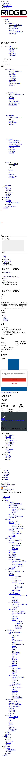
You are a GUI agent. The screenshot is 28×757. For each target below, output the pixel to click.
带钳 (13, 656)
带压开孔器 (15, 599)
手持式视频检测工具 (14, 505)
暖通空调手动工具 (16, 684)
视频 (5, 278)
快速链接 (5, 454)
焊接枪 (14, 682)
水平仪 (11, 169)
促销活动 (8, 185)
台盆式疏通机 (12, 74)
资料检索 (8, 190)
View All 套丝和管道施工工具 (16, 94)
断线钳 (11, 171)
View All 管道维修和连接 (18, 677)
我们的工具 (6, 433)
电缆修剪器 (12, 151)
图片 (11, 276)
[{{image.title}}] (7, 272)
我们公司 (5, 447)
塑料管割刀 (15, 692)
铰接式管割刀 (18, 627)
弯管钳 (14, 646)
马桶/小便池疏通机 (17, 545)
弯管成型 (11, 121)
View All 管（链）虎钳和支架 (19, 604)
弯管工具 (14, 670)
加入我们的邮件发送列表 (12, 202)
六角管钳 (14, 647)
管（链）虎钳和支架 (14, 103)
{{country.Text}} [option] (7, 59)
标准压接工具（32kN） (18, 526)
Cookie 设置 (6, 474)
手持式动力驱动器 (16, 580)
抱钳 (13, 639)
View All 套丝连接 (16, 576)
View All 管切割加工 (17, 687)
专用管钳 (14, 659)
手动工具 (11, 73)
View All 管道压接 (13, 521)
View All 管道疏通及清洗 (15, 71)
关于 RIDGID (6, 199)
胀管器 (14, 673)
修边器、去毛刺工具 (17, 698)
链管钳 (14, 651)
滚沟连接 (11, 99)
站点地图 (5, 475)
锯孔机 (14, 597)
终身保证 (8, 189)
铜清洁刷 (14, 694)
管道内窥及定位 (10, 435)
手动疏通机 (15, 549)
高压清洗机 (12, 81)
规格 (4, 317)
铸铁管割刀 (15, 616)
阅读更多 (3, 312)
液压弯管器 (15, 601)
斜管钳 (14, 642)
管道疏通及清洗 (10, 69)
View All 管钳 (15, 635)
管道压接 (8, 437)
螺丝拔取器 (12, 174)
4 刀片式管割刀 (19, 623)
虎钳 (10, 167)
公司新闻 (8, 201)
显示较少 (3, 310)
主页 (4, 256)
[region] (14, 378)
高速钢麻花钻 (12, 177)
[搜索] (13, 245)
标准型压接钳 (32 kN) (17, 533)
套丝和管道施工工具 (11, 92)
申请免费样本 (9, 192)
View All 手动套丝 (19, 583)
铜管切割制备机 (16, 696)
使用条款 (5, 477)
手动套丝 (14, 582)
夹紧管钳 (14, 663)
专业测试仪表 (12, 517)
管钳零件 (14, 665)
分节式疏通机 (12, 78)
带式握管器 (12, 165)
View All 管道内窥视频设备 (19, 509)
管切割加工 (12, 124)
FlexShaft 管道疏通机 (14, 83)
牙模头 (16, 585)
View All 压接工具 (16, 524)
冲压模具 (11, 147)
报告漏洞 (5, 479)
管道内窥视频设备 (13, 507)
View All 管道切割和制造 (18, 611)
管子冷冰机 (15, 678)
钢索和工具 (12, 85)
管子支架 (14, 607)
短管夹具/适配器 (16, 590)
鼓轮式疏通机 (12, 76)
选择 (2, 66)
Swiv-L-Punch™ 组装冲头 (15, 144)
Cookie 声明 (6, 472)
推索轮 (14, 512)
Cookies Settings (14, 383)
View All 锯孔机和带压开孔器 (19, 595)
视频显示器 (15, 510)
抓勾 (13, 547)
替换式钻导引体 (13, 176)
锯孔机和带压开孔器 (14, 101)
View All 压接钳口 (16, 531)
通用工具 (8, 162)
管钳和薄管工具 (10, 116)
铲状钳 (14, 649)
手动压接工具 (12, 535)
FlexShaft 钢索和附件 (17, 566)
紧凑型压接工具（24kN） (18, 528)
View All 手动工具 (16, 543)
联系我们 (5, 208)
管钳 (10, 119)
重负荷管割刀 (18, 625)
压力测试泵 (15, 680)
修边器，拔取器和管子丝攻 (19, 613)
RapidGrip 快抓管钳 (17, 640)
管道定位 (11, 514)
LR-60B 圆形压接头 (14, 142)
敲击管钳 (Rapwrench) (18, 644)
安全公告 (8, 194)
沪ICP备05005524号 (9, 489)
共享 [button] (2, 295)
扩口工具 (14, 672)
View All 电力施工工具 (14, 140)
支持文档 (5, 319)
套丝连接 (11, 98)
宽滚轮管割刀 (18, 628)
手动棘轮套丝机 (19, 587)
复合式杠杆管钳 (16, 653)
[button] (14, 1)
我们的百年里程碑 (11, 206)
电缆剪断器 (12, 149)
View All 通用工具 (13, 164)
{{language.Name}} (8, 63)
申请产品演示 (6, 197)
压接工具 (11, 523)
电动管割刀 (15, 691)
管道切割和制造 (13, 105)
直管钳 (14, 637)
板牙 (16, 588)
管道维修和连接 (13, 122)
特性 (4, 315)
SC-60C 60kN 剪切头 (14, 146)
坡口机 (11, 96)
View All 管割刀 (19, 621)
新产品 (8, 732)
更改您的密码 (6, 10)
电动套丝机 (15, 578)
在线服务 (5, 187)
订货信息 (5, 320)
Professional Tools (7, 6)
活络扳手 (14, 658)
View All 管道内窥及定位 (15, 504)
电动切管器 (15, 618)
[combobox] (7, 45)
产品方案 (5, 500)
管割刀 (14, 620)
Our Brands (6, 7)
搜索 (3, 252)
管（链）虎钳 (15, 606)
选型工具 (11, 153)
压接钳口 (11, 530)
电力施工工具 (9, 139)
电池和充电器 (12, 536)
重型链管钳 (15, 654)
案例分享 (8, 204)
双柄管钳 (14, 661)
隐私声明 (5, 470)
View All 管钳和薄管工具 (15, 117)
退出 (4, 12)
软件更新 (8, 195)
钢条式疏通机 (12, 80)
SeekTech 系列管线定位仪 (16, 516)
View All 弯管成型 (16, 668)
